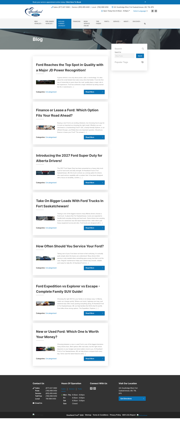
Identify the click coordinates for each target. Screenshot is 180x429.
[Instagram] (156, 11)
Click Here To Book (73, 2)
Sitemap (88, 415)
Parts (106, 21)
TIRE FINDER (98, 22)
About (126, 21)
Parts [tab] (80, 389)
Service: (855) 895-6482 (81, 7)
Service (116, 21)
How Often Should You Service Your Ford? (70, 246)
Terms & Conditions (100, 415)
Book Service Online (87, 24)
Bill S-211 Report (129, 415)
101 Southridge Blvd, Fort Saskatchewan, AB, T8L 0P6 (133, 7)
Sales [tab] (63, 389)
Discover (136, 21)
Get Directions (126, 399)
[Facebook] (152, 11)
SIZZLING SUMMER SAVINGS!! (61, 24)
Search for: (118, 52)
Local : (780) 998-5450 (100, 7)
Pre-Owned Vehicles (50, 22)
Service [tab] (72, 389)
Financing (76, 21)
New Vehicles (37, 22)
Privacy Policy (115, 415)
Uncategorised (51, 92)
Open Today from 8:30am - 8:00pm (116, 11)
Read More (90, 92)
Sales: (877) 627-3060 (61, 7)
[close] (145, 2)
